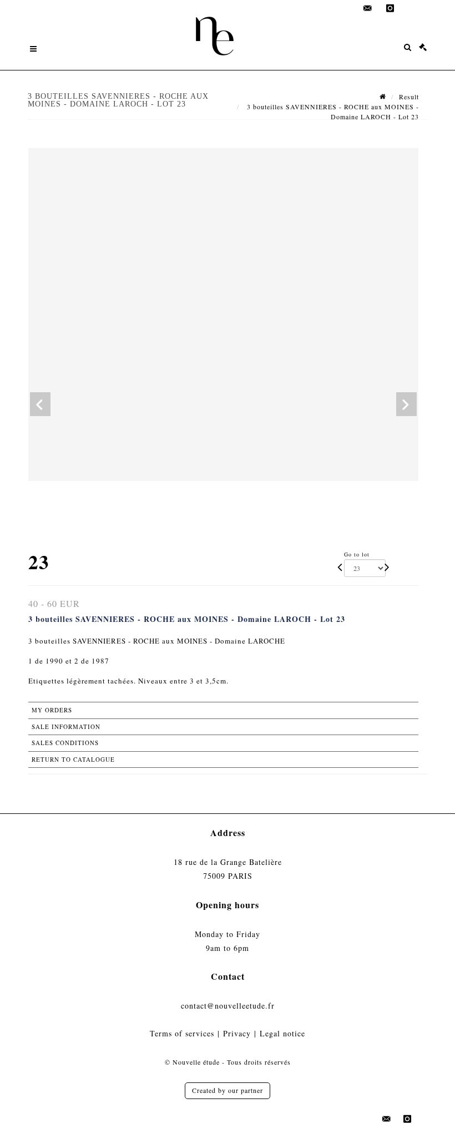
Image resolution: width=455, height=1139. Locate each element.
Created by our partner (227, 1090)
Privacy (237, 1033)
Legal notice (282, 1033)
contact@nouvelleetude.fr (228, 1005)
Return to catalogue (73, 759)
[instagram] (390, 8)
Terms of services (182, 1033)
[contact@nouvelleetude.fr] (368, 8)
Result (409, 96)
